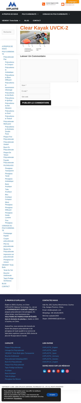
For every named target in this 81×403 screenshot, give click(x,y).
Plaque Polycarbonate (13, 347)
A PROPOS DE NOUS (10, 14)
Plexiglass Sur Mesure (13, 379)
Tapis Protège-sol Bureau (14, 367)
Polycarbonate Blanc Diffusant (9, 77)
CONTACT (37, 20)
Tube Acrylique (10, 376)
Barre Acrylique (10, 373)
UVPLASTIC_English (50, 347)
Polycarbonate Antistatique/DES (16, 359)
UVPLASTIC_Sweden (50, 359)
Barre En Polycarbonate (13, 362)
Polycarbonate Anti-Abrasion (9, 105)
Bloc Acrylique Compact (8, 197)
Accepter (52, 395)
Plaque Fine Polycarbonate (14, 365)
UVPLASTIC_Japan (49, 350)
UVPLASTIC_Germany (50, 356)
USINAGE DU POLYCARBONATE (55, 14)
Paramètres (18, 398)
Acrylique (8, 370)
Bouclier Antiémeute (12, 356)
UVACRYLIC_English (50, 362)
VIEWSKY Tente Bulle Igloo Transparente (19, 353)
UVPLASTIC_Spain (49, 353)
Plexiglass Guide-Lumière (8, 215)
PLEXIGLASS (8, 165)
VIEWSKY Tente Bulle (10, 20)
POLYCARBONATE (29, 14)
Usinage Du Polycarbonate (14, 350)
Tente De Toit (8, 270)
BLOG (26, 20)
